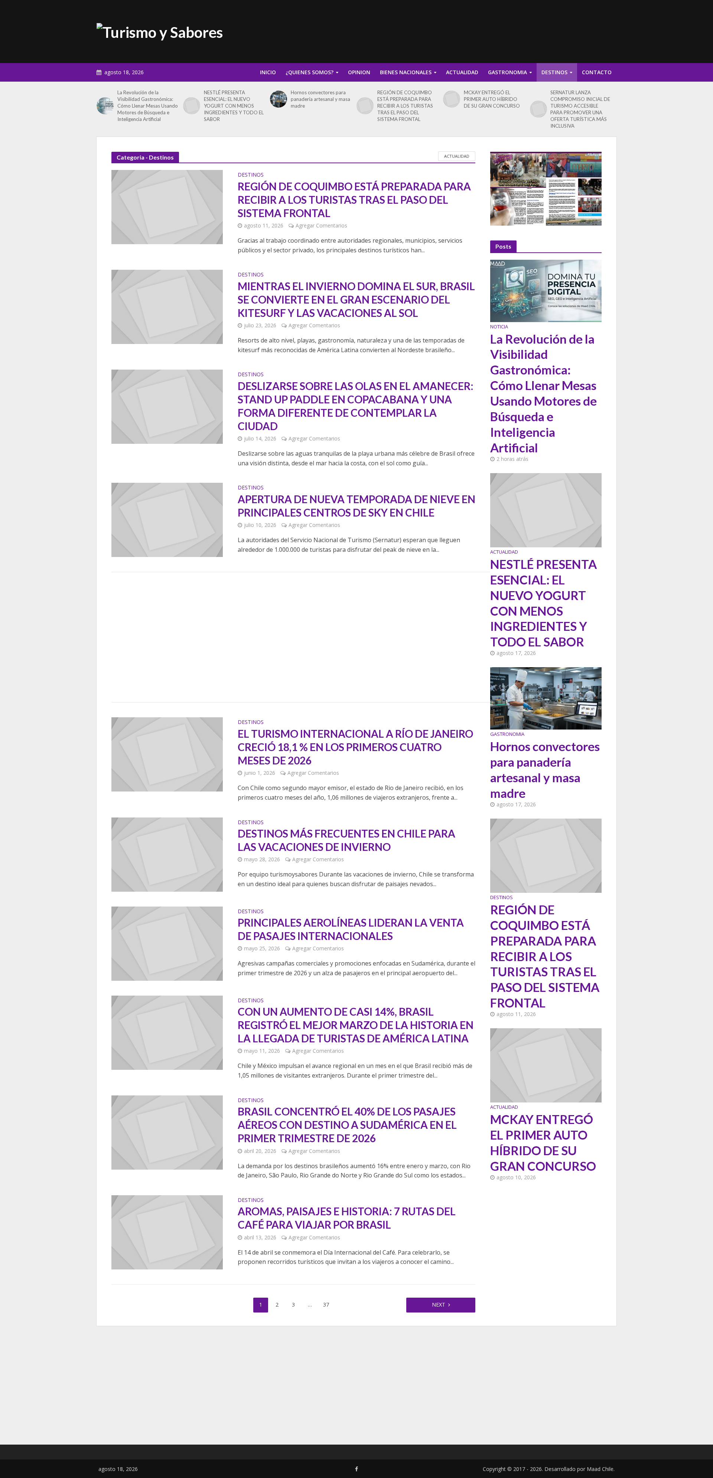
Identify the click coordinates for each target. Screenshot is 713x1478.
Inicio (268, 72)
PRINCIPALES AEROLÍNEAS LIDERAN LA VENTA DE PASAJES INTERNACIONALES (351, 929)
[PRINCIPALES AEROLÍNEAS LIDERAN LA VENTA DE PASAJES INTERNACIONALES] (167, 943)
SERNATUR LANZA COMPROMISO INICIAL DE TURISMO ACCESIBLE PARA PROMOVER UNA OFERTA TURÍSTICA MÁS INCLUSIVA (580, 109)
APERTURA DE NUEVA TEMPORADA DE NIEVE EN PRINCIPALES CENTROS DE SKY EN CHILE (356, 506)
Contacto (597, 72)
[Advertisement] (481, 30)
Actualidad (462, 72)
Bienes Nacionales (406, 72)
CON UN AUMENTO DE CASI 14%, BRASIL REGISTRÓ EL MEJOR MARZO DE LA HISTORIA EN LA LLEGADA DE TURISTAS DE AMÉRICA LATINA (355, 1025)
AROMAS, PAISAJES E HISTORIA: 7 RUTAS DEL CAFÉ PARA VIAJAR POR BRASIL (347, 1218)
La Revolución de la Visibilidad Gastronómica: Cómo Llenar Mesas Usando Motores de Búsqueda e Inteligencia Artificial (147, 105)
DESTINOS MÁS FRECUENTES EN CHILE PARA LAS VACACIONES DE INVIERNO (346, 840)
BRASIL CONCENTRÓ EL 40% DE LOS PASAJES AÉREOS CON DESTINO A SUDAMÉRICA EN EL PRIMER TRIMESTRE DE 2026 (347, 1124)
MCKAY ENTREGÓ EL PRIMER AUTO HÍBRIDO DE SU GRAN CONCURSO (492, 99)
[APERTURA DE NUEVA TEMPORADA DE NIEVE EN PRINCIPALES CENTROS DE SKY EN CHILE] (167, 519)
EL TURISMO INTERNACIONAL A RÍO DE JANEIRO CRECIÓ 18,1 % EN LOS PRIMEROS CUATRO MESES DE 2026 (355, 747)
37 (326, 1304)
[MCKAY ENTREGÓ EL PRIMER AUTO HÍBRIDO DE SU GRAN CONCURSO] (451, 99)
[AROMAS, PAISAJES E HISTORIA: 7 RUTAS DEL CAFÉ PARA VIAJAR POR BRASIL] (167, 1232)
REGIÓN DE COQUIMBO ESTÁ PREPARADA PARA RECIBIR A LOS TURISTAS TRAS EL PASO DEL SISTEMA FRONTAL (405, 105)
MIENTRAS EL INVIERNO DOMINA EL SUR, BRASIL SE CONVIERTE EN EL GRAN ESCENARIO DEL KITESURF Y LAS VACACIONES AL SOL (356, 299)
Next (438, 1304)
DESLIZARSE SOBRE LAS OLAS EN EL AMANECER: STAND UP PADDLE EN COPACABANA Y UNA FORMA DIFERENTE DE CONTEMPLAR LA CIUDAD (355, 406)
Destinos (554, 72)
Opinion (359, 72)
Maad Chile (600, 1468)
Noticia (499, 326)
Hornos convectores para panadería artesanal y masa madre (320, 99)
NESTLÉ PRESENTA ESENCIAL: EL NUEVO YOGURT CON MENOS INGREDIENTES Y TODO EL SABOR (234, 105)
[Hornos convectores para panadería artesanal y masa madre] (278, 99)
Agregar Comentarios (321, 225)
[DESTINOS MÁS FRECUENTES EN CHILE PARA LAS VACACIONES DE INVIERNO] (167, 854)
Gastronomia (507, 72)
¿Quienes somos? (309, 72)
